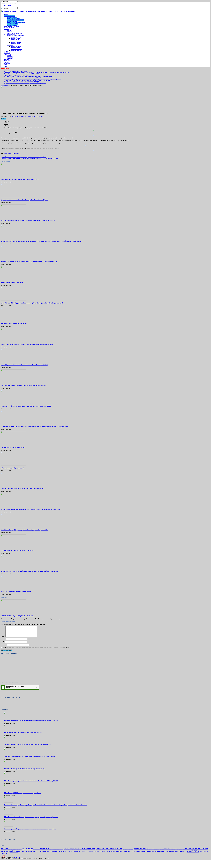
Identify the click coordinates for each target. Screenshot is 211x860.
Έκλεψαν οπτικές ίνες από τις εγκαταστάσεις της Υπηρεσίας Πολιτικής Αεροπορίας (27, 80)
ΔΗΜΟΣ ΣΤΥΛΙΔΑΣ (12, 25)
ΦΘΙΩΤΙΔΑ (193, 851)
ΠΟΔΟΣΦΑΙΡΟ (136, 851)
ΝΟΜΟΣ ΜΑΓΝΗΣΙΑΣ (16, 49)
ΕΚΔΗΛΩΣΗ (151, 849)
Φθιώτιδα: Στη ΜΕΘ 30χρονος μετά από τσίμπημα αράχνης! (22, 793)
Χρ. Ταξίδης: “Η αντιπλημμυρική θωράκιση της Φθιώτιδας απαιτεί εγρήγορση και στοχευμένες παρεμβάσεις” (34, 426)
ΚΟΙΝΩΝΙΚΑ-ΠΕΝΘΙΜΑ (10, 27)
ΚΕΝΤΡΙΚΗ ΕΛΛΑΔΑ (9, 34)
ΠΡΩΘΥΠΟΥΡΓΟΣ (146, 851)
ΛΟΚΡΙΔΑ (22, 851)
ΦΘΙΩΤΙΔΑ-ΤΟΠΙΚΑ (9, 16)
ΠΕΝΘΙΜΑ (96, 851)
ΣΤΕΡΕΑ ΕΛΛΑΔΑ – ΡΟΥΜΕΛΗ (15, 35)
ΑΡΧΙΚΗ (6, 14)
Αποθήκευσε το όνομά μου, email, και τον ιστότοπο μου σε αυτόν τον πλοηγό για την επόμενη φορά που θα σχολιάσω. (36, 647)
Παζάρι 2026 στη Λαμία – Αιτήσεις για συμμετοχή (16, 591)
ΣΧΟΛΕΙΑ (16, 153)
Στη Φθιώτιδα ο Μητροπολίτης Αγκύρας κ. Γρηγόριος (17, 550)
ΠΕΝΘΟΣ (103, 851)
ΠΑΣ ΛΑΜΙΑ (11, 153)
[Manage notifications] (3, 856)
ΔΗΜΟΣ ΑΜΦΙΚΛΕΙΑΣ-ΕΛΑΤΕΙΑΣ (16, 22)
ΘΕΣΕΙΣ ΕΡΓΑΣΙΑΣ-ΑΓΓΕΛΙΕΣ (11, 26)
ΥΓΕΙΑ (5, 66)
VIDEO (6, 64)
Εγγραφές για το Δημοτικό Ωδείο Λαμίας (13, 447)
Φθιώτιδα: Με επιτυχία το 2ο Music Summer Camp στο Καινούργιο (24, 768)
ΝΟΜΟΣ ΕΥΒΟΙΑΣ (15, 39)
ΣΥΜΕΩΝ (168, 851)
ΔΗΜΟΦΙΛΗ (30, 116)
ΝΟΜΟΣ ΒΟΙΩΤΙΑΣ (16, 38)
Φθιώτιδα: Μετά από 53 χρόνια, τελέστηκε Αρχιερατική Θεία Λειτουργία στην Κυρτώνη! (28, 76)
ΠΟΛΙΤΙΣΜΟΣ (7, 54)
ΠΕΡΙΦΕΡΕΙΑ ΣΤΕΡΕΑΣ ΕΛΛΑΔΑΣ (118, 851)
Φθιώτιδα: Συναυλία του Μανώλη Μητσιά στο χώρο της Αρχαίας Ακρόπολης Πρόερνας (31, 817)
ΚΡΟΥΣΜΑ (197, 849)
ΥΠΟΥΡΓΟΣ (183, 851)
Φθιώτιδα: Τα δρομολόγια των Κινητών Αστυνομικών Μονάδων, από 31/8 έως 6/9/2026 (28, 220)
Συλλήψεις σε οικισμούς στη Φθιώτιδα (12, 468)
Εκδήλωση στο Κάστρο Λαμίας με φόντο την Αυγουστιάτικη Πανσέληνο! (23, 385)
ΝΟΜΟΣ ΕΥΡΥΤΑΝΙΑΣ (16, 41)
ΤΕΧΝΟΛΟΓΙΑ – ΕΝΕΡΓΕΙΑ (14, 33)
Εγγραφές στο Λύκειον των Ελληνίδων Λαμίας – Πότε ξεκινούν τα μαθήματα (25, 83)
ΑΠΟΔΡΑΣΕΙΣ (7, 59)
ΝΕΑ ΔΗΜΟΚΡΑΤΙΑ (73, 851)
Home (2, 85)
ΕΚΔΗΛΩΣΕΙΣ (7, 51)
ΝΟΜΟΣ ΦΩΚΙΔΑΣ (15, 43)
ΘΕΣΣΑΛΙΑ (10, 45)
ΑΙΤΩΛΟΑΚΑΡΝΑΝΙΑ (16, 37)
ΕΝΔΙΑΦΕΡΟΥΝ (8, 63)
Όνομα (3, 639)
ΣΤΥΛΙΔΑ (162, 851)
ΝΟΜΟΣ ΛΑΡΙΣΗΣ (15, 47)
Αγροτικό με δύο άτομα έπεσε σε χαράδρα (16, 75)
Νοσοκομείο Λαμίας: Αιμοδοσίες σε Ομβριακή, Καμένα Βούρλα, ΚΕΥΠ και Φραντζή (30, 756)
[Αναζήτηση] (1, 8)
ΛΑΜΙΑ (5, 153)
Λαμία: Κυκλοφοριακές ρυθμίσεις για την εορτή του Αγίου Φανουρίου (22, 488)
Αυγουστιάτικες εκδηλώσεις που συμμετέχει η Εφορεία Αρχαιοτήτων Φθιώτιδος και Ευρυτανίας (30, 509)
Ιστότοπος (4, 644)
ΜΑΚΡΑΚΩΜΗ (29, 851)
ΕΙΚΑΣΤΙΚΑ (10, 57)
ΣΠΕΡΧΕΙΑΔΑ (155, 851)
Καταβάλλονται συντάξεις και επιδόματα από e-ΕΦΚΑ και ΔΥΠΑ (21, 73)
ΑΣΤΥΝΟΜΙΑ (27, 849)
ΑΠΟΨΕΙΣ (6, 62)
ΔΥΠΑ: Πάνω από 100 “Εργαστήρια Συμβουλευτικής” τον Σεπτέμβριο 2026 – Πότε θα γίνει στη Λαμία (32, 303)
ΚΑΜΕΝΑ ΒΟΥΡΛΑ (175, 849)
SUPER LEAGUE (18, 849)
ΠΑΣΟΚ (91, 851)
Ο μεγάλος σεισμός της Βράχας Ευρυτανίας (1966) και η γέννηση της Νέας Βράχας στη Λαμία (29, 261)
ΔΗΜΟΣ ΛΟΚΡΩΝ (12, 21)
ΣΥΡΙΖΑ (172, 851)
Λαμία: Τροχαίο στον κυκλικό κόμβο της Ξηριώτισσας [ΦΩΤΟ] (21, 81)
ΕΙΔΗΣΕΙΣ (6, 29)
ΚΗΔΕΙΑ (182, 849)
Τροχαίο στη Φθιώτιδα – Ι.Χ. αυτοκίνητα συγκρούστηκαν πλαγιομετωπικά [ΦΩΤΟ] (26, 406)
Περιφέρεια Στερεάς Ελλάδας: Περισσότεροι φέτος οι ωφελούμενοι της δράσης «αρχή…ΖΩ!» (29, 158)
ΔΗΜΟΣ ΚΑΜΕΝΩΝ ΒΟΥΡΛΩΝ (15, 20)
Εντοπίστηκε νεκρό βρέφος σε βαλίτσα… (15, 71)
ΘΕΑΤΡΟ (9, 55)
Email (2, 641)
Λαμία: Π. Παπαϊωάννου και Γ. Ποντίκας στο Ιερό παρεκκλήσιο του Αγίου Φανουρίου (27, 344)
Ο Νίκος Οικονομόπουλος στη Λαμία (12, 282)
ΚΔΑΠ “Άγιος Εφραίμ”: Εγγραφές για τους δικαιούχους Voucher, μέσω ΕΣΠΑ (24, 530)
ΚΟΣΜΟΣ (9, 31)
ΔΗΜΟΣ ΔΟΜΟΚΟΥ (12, 24)
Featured (6, 85)
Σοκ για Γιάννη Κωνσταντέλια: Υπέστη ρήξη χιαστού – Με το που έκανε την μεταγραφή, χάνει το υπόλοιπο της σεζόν (36, 72)
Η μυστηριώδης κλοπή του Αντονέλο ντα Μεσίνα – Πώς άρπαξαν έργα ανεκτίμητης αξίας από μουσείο (32, 79)
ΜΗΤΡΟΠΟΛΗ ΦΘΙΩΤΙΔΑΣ (41, 851)
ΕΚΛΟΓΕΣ (157, 849)
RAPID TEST (11, 849)
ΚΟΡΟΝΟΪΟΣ (189, 849)
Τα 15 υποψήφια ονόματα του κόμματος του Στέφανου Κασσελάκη (23, 157)
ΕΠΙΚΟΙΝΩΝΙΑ (8, 5)
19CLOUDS (17, 857)
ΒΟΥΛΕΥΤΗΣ (44, 849)
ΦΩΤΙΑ (200, 851)
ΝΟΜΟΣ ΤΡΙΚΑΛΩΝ (16, 50)
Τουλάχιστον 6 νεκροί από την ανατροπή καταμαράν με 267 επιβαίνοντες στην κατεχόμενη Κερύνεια (32, 77)
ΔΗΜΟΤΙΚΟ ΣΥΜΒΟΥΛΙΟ (128, 849)
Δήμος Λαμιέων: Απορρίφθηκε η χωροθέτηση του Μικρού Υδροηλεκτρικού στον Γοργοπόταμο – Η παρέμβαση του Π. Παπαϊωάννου (42, 241)
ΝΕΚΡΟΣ (80, 851)
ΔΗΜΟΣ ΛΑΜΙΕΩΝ (12, 17)
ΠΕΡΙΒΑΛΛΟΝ (7, 61)
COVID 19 (4, 849)
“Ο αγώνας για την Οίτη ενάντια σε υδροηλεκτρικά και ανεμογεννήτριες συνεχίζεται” (30, 829)
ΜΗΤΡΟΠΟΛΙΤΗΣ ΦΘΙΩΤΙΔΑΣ (59, 851)
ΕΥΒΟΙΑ (161, 849)
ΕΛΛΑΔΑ (9, 30)
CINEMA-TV (7, 53)
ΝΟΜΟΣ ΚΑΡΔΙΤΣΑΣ (16, 46)
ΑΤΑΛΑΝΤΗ (36, 849)
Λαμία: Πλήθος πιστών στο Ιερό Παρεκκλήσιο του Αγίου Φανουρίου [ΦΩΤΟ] (24, 365)
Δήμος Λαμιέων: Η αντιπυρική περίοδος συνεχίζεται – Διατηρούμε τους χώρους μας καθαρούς (30, 571)
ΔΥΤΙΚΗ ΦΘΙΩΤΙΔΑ (141, 849)
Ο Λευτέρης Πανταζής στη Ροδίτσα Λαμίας (14, 323)
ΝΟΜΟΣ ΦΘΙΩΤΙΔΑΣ (16, 42)
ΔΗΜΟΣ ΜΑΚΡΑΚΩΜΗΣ (13, 18)
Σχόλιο (3, 636)
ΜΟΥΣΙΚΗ (10, 58)
